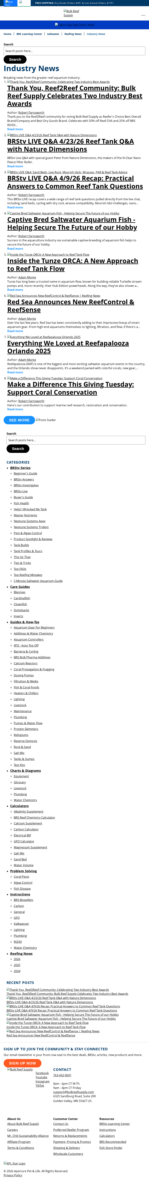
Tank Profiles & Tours (28, 551)
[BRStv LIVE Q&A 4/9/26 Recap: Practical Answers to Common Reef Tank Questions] (67, 172)
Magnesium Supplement (30, 847)
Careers (12, 1130)
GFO (17, 918)
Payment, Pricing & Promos (72, 1142)
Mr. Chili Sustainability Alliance (28, 1136)
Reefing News (73, 34)
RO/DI (18, 942)
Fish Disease (22, 889)
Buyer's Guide (23, 497)
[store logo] (74, 13)
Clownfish (20, 604)
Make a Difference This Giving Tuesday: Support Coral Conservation (70, 388)
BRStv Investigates (26, 485)
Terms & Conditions (20, 1148)
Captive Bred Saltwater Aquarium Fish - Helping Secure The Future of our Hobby (72, 223)
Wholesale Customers (68, 1154)
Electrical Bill (22, 835)
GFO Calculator (24, 841)
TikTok (40, 1086)
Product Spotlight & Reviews (33, 539)
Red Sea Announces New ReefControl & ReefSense (70, 305)
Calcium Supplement (28, 823)
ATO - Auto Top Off (26, 645)
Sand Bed (20, 859)
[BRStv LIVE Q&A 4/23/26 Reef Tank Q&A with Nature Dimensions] (52, 135)
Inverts (18, 616)
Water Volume (23, 865)
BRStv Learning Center (114, 1124)
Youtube (41, 1077)
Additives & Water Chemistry (33, 633)
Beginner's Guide (25, 473)
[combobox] (74, 51)
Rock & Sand (22, 747)
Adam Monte (27, 277)
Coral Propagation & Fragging (34, 669)
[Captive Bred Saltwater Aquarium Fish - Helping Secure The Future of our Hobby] (63, 213)
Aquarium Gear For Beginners (34, 627)
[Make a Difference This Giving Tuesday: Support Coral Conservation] (54, 378)
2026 (17, 959)
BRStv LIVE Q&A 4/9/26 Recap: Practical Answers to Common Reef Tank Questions (75, 182)
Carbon (19, 906)
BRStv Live (21, 491)
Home (8, 34)
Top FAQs (20, 569)
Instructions (107, 1130)
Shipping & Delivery (66, 1148)
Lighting (19, 699)
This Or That (22, 557)
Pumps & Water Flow (28, 723)
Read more (15, 129)
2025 (17, 965)
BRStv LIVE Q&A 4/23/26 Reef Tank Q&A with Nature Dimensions (70, 145)
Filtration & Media (26, 681)
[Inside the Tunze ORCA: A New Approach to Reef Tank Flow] (48, 255)
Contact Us (60, 1124)
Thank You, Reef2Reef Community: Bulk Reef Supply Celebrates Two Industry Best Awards (74, 95)
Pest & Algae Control (28, 533)
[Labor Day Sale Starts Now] (74, 25)
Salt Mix (19, 753)
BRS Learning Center (30, 34)
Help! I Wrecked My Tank (30, 509)
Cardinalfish (22, 598)
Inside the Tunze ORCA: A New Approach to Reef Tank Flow (72, 264)
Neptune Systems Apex (29, 521)
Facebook (42, 1073)
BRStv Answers (24, 479)
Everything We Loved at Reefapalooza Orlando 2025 (68, 347)
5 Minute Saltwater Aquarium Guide (38, 581)
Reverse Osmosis (25, 741)
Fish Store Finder (110, 1148)
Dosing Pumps (24, 675)
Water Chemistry (25, 800)
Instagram (43, 1081)
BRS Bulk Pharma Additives (32, 657)
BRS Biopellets (23, 900)
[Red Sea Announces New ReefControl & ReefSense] (53, 296)
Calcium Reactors (26, 663)
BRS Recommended (112, 1142)
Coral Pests (21, 877)
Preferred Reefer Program (71, 1130)
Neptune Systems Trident (31, 527)
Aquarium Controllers (29, 639)
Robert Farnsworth (31, 113)
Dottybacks (21, 610)
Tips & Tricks (22, 563)
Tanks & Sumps (24, 759)
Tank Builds (21, 545)
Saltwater (53, 34)
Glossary (20, 782)
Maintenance (23, 711)
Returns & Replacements (70, 1136)
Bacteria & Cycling (26, 651)
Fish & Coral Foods (26, 687)
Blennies (19, 592)
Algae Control (23, 883)
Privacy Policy (13, 1175)
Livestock (20, 705)
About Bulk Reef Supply (23, 1124)
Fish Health (21, 503)
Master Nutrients (25, 515)
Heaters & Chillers (26, 693)
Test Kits (19, 765)
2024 (17, 971)
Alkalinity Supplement (28, 812)
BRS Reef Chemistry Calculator (34, 818)
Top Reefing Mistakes (28, 575)
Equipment (21, 776)
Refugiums (21, 735)
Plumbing (20, 717)
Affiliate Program (19, 1142)
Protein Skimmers (26, 729)
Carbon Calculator (26, 829)
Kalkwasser (21, 924)
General (19, 912)
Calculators (107, 1136)
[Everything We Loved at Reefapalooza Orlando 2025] (43, 337)
